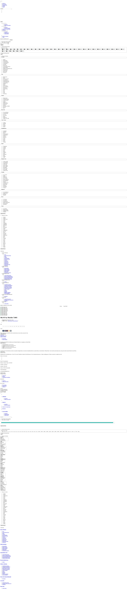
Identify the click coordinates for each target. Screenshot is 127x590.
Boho (4, 77)
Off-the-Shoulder (6, 179)
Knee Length (5, 166)
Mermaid (4, 194)
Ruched (4, 107)
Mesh (4, 151)
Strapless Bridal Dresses (6, 558)
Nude (4, 517)
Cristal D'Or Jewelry (5, 582)
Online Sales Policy (3, 335)
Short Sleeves (5, 203)
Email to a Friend (3, 336)
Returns (3, 376)
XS (3, 51)
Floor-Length (5, 165)
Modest (4, 83)
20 (48, 49)
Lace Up (4, 114)
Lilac (4, 229)
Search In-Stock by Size (6, 46)
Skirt (4, 89)
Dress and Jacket (6, 78)
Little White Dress (6, 81)
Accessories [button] (4, 297)
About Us (3, 380)
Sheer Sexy (5, 87)
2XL (22, 51)
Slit (3, 108)
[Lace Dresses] (3, 444)
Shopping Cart (4, 5)
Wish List (3, 3)
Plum (4, 236)
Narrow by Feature (5, 56)
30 (67, 49)
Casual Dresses (5, 61)
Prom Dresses (5, 69)
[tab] (64, 259)
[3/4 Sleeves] (3, 482)
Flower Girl (5, 65)
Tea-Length (5, 169)
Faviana (3, 536)
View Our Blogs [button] (5, 411)
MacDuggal (6, 263)
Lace (4, 150)
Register (3, 6)
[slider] (114, 422)
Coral (4, 515)
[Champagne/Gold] (9, 331)
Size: (1, 324)
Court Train (5, 164)
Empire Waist (5, 193)
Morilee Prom (6, 262)
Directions (4, 408)
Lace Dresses (5, 79)
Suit (4, 90)
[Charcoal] (5, 331)
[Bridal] (4, 437)
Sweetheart (5, 186)
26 (59, 49)
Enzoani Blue (6, 268)
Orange (4, 514)
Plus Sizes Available (6, 106)
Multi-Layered (5, 103)
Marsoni (5, 291)
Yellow (4, 217)
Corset (4, 101)
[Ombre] (1, 458)
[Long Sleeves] (3, 483)
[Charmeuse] (2, 464)
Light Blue (5, 224)
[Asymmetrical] (2, 469)
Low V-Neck (5, 178)
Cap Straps (5, 208)
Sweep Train (5, 168)
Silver (4, 522)
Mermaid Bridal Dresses (8, 278)
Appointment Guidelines (6, 377)
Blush (5, 256)
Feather (4, 148)
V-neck (4, 187)
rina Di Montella (7, 293)
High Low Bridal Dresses (8, 276)
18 (44, 49)
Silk (4, 155)
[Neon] (1, 457)
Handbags (6, 300)
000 (4, 49)
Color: (1, 328)
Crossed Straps (5, 113)
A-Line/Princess (5, 192)
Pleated (4, 105)
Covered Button (5, 112)
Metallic (4, 123)
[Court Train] (2, 471)
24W (99, 49)
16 (40, 49)
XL (18, 51)
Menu (1, 21)
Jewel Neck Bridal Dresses (8, 277)
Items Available (4, 339)
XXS (123, 49)
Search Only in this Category (6, 41)
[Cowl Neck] (2, 473)
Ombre (4, 125)
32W (118, 49)
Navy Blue (5, 227)
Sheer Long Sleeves (6, 202)
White (4, 523)
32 (71, 49)
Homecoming (5, 67)
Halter (4, 175)
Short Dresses (5, 88)
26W (104, 49)
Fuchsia (4, 234)
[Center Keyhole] (3, 448)
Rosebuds (5, 296)
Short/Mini (5, 167)
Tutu (4, 92)
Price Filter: (4, 42)
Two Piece (5, 93)
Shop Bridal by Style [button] (5, 273)
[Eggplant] (7, 331)
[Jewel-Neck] (2, 475)
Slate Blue (5, 225)
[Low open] (3, 453)
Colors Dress (6, 303)
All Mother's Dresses (7, 284)
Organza (4, 152)
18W (85, 49)
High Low (5, 102)
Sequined (4, 154)
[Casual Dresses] (4, 439)
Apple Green (5, 219)
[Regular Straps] (2, 487)
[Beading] (2, 460)
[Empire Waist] (2, 478)
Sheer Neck (5, 184)
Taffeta (4, 156)
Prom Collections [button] (5, 252)
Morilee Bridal (6, 270)
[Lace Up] (3, 452)
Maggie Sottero (6, 269)
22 (52, 49)
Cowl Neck (5, 174)
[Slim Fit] (2, 480)
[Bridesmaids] (4, 438)
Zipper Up (5, 117)
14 (36, 49)
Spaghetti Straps (5, 210)
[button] (4, 23)
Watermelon (5, 235)
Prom (5, 254)
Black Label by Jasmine (8, 287)
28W (109, 49)
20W (90, 49)
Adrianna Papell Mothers (8, 285)
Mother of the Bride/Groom (7, 68)
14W (76, 49)
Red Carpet (5, 71)
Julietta (5, 281)
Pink (4, 232)
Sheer (4, 116)
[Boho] (3, 443)
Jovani (3, 571)
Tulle (4, 157)
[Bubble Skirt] (3, 446)
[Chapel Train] (2, 470)
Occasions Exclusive (7, 272)
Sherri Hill (6, 265)
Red (4, 513)
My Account (4, 4)
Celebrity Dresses (6, 99)
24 (55, 49)
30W (113, 49)
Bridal (4, 59)
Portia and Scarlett (7, 264)
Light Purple (5, 230)
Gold (4, 518)
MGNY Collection (7, 292)
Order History (4, 385)
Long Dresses (5, 82)
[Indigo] (3, 331)
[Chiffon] (2, 465)
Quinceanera (5, 70)
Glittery (4, 122)
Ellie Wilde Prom (7, 259)
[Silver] (11, 331)
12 (32, 49)
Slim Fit (4, 195)
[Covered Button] (3, 451)
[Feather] (2, 466)
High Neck (5, 176)
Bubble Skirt (5, 98)
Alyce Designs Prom (7, 255)
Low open (5, 115)
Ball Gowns (5, 76)
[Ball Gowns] (3, 442)
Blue (4, 226)
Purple (4, 228)
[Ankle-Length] (2, 468)
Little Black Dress (6, 80)
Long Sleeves (5, 201)
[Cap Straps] (2, 486)
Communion (5, 63)
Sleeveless (5, 204)
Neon (4, 124)
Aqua (4, 222)
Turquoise (5, 223)
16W (80, 49)
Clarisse (5, 257)
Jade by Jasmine (4, 570)
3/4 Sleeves (5, 200)
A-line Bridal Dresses (7, 275)
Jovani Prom (4, 537)
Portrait (4, 181)
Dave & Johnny (6, 258)
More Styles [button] (4, 301)
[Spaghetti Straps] (2, 488)
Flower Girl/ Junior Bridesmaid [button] (7, 294)
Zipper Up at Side (6, 118)
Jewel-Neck (5, 177)
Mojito (4, 218)
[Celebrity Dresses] (3, 447)
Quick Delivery (15, 320)
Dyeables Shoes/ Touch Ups (6, 583)
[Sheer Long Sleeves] (3, 484)
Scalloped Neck (5, 182)
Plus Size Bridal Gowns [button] (6, 279)
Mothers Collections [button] (5, 282)
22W (95, 49)
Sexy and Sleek (5, 86)
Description (4, 338)
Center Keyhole (5, 100)
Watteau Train (5, 170)
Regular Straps (5, 209)
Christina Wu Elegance (8, 288)
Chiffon (4, 147)
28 (63, 49)
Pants (4, 84)
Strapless (4, 185)
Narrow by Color (4, 215)
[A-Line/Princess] (2, 477)
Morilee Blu (6, 271)
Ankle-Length (5, 161)
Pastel (4, 126)
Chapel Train (5, 163)
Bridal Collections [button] (5, 266)
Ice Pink (4, 231)
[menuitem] (64, 3)
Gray (4, 521)
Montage (5, 290)
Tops (4, 91)
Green (4, 220)
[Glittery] (1, 455)
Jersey (4, 149)
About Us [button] (4, 402)
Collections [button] (4, 396)
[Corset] (3, 449)
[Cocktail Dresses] (4, 440)
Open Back (5, 104)
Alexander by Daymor (7, 286)
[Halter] (2, 474)
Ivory (4, 516)
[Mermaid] (2, 479)
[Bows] (2, 461)
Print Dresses (5, 85)
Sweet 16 (4, 72)
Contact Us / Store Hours (6, 406)
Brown (4, 519)
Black (4, 520)
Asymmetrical (5, 162)
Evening (4, 64)
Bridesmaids (5, 60)
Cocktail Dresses (6, 62)
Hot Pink (4, 233)
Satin (4, 153)
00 (8, 49)
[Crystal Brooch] (2, 462)
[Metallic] (1, 456)
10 (28, 49)
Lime (4, 221)
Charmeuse (5, 146)
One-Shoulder (5, 180)
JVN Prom (6, 261)
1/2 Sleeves (5, 199)
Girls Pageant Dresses (6, 66)
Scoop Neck (5, 183)
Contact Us (4, 375)
